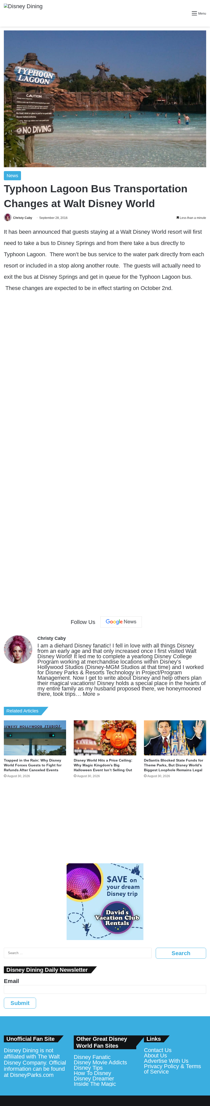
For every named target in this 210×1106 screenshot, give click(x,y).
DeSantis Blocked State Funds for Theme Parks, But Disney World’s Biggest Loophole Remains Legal (173, 765)
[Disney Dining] (23, 13)
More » (91, 694)
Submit (19, 1003)
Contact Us (158, 1050)
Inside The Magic (95, 1084)
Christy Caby (22, 218)
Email (11, 981)
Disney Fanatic (92, 1057)
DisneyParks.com (32, 1075)
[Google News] (121, 622)
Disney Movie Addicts (100, 1062)
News (12, 175)
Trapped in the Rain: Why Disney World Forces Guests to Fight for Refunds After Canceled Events (32, 765)
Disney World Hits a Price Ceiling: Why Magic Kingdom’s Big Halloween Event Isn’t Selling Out (103, 765)
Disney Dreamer (94, 1078)
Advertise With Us (166, 1061)
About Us (155, 1055)
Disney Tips (88, 1068)
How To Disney (92, 1073)
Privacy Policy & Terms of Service (172, 1069)
